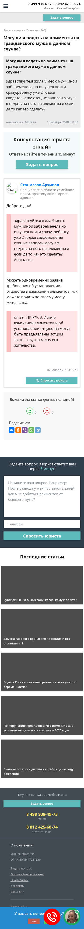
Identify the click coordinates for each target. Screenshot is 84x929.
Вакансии (17, 891)
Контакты (17, 886)
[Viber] (25, 430)
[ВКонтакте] (11, 430)
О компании (19, 880)
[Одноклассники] (18, 430)
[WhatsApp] (31, 430)
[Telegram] (38, 430)
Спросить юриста (54, 380)
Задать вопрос (61, 17)
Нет (34, 921)
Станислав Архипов (39, 184)
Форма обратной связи (27, 874)
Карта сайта (19, 906)
